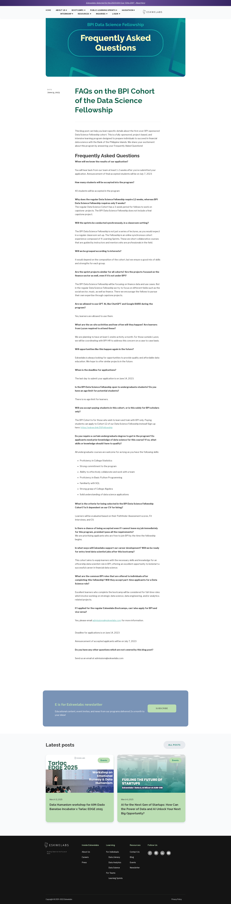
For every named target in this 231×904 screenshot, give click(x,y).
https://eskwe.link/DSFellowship (96, 427)
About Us (86, 852)
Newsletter (135, 867)
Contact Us (135, 852)
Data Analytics (115, 862)
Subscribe (162, 708)
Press (84, 862)
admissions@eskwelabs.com (107, 620)
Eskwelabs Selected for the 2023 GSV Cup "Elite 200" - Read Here (115, 3)
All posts (174, 745)
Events (133, 862)
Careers (85, 857)
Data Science (114, 867)
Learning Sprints (116, 878)
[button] (61, 10)
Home (48, 10)
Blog (132, 857)
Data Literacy (114, 857)
